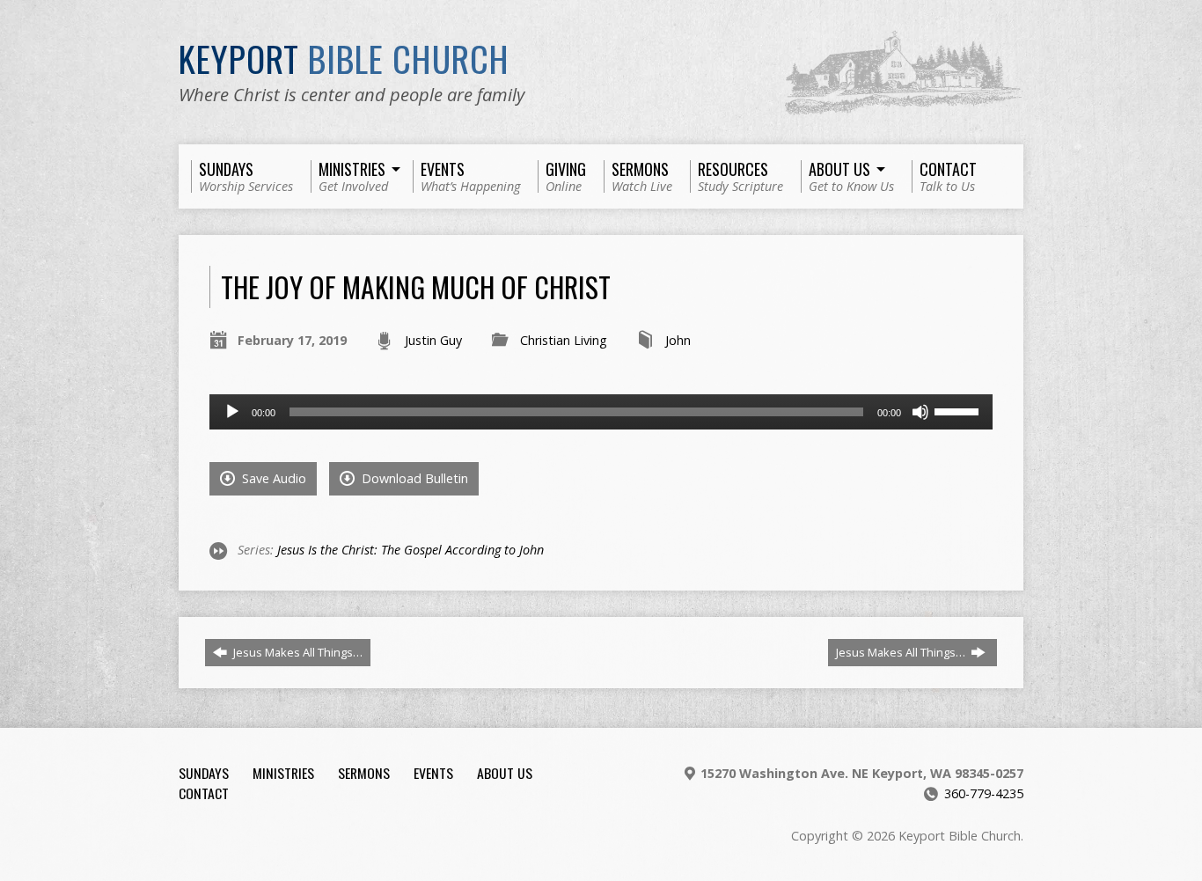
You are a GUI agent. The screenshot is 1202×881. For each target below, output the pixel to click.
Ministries (283, 772)
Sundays (204, 772)
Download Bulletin (413, 478)
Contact (204, 793)
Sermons (364, 772)
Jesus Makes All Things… (297, 652)
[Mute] (920, 412)
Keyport (344, 58)
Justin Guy (433, 340)
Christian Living (563, 340)
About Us (504, 772)
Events (433, 772)
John (678, 340)
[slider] (959, 410)
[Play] (232, 412)
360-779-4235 (983, 793)
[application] (601, 411)
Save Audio (272, 478)
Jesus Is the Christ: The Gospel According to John (410, 549)
